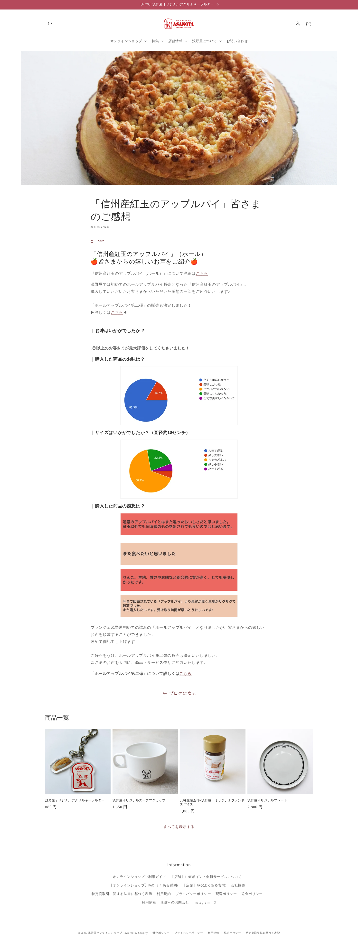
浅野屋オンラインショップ (105, 932)
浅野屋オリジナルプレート (267, 800)
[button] (50, 24)
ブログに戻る (182, 693)
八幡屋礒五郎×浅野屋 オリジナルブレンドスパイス (212, 802)
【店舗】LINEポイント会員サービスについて (206, 877)
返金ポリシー (252, 894)
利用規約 (164, 894)
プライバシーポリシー (193, 894)
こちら (202, 273)
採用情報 (149, 902)
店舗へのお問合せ (174, 902)
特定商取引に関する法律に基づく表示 (122, 894)
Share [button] (99, 241)
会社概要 (238, 885)
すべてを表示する (179, 826)
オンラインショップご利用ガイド (139, 877)
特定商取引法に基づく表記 (263, 932)
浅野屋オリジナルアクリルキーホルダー (75, 800)
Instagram (202, 902)
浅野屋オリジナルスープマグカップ (139, 800)
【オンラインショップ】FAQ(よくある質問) (143, 885)
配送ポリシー (226, 894)
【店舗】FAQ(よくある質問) (204, 885)
